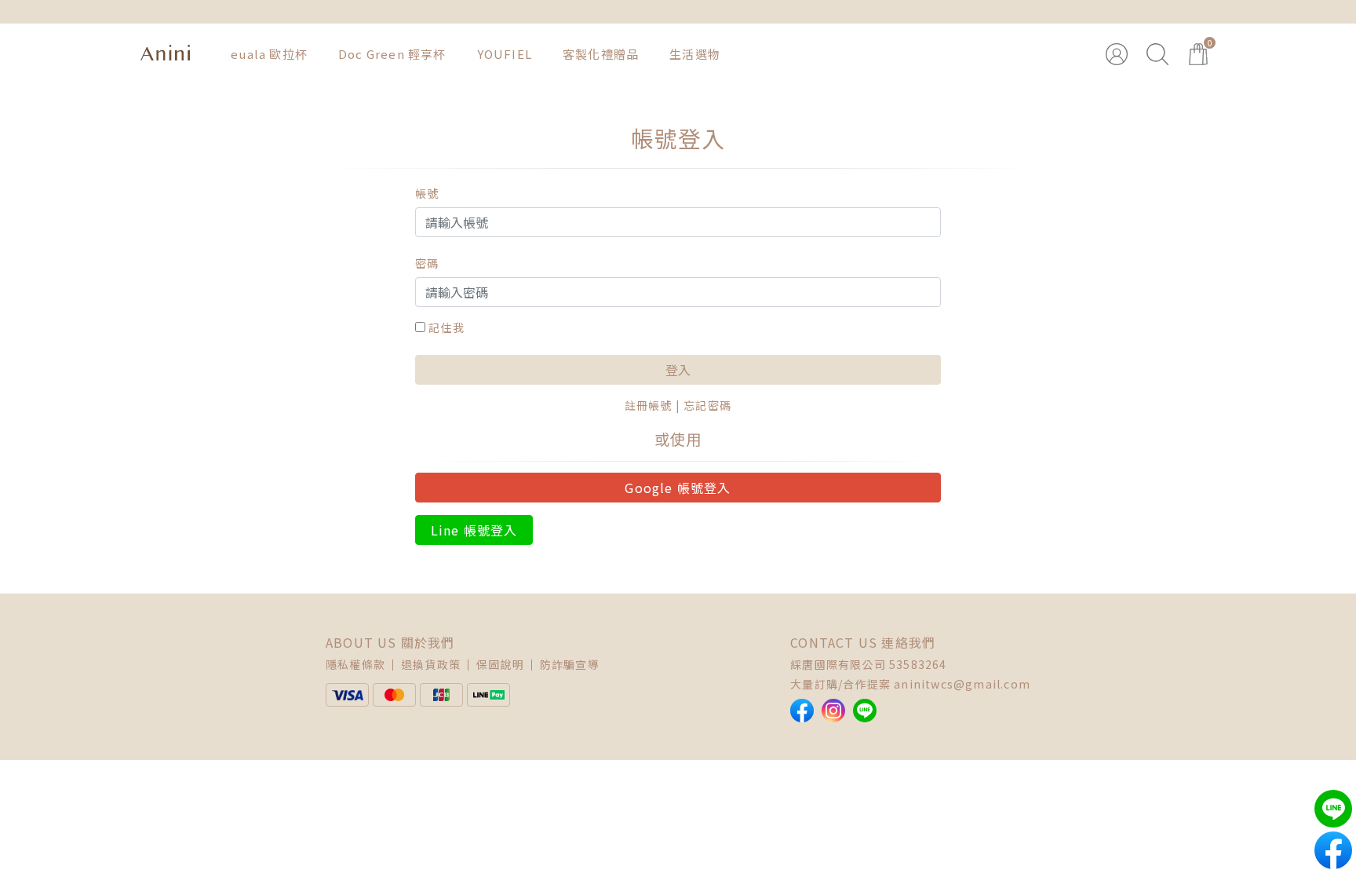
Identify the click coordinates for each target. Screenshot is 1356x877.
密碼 (427, 263)
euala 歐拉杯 (269, 54)
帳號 (427, 193)
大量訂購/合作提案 (840, 684)
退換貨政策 (431, 664)
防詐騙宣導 (570, 664)
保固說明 (500, 664)
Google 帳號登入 (678, 487)
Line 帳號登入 (474, 530)
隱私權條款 (355, 664)
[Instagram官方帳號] (833, 710)
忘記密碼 (707, 405)
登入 (678, 369)
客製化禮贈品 (601, 54)
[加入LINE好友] (865, 710)
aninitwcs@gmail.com (962, 684)
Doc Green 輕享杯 (392, 54)
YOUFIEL (504, 54)
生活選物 (694, 54)
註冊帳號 (649, 405)
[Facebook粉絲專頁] (802, 710)
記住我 (446, 327)
